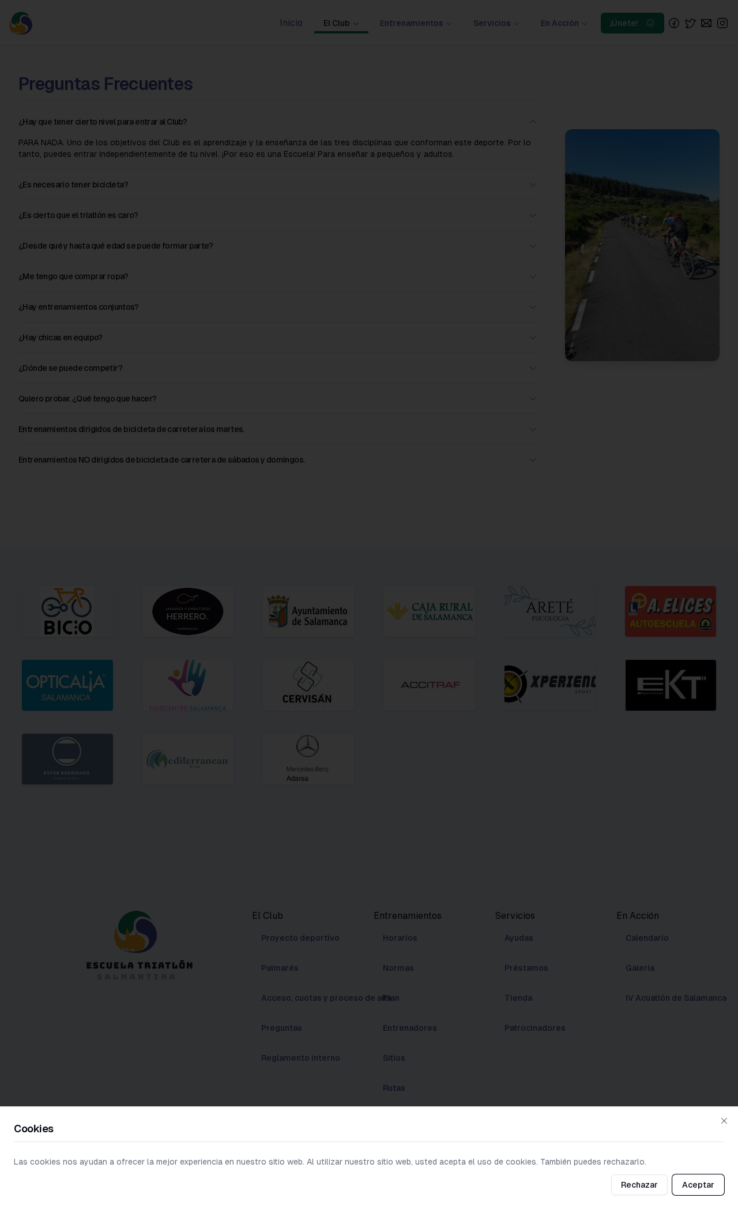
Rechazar (639, 1184)
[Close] (724, 1120)
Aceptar (698, 1184)
